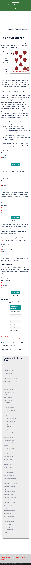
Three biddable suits (8, 529)
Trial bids (6, 532)
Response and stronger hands (10, 480)
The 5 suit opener (22, 338)
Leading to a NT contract (12, 410)
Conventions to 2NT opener (10, 381)
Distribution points (8, 395)
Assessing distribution (9, 370)
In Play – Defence (10, 407)
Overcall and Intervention (10, 451)
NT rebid (6, 429)
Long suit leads (9, 413)
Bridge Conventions (8, 373)
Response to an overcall (9, 491)
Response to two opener (9, 502)
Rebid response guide (9, 475)
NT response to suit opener (10, 434)
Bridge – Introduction (9, 365)
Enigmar (15, 3)
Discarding (8, 402)
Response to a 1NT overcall (10, 483)
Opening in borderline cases (10, 442)
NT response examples (9, 432)
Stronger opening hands (9, 510)
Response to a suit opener (10, 486)
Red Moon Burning (6, 557)
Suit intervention (8, 513)
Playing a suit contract (11, 418)
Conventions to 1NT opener (10, 378)
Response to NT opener (9, 494)
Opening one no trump (9, 440)
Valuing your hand (8, 535)
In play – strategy (8, 400)
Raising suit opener (8, 467)
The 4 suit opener (8, 524)
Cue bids (6, 386)
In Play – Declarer (10, 405)
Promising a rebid (8, 464)
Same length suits (8, 505)
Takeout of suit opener (9, 516)
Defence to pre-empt (8, 389)
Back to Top (4, 336)
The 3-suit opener (8, 518)
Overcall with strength (9, 456)
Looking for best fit (8, 424)
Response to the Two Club (10, 497)
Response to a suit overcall (10, 489)
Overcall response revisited (10, 453)
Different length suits (9, 392)
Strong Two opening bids (10, 508)
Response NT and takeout (10, 478)
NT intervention (7, 426)
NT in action (9, 415)
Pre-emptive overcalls (9, 461)
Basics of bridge (7, 367)
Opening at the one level (9, 437)
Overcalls (6, 445)
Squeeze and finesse (10, 421)
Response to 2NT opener (9, 499)
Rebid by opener (7, 470)
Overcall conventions (9, 448)
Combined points (8, 376)
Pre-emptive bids (8, 459)
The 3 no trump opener (9, 521)
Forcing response (8, 397)
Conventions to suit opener (10, 384)
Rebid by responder (8, 472)
